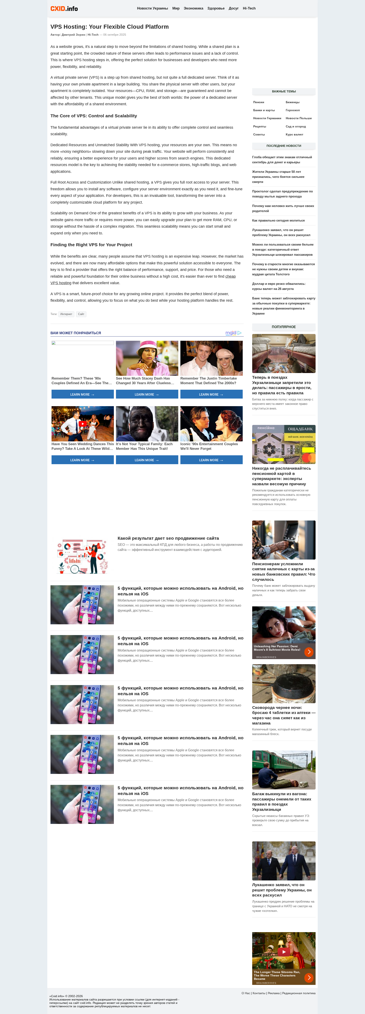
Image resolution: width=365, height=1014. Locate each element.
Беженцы (293, 102)
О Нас (246, 993)
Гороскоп (293, 110)
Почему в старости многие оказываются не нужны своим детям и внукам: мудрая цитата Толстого (283, 269)
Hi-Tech (249, 8)
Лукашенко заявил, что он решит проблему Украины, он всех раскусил (282, 890)
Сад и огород (296, 126)
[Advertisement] (147, 499)
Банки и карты (264, 110)
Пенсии (258, 102)
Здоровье (216, 8)
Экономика (193, 8)
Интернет (66, 314)
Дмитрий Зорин (73, 34)
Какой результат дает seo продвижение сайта (168, 538)
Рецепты (259, 126)
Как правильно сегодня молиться (278, 220)
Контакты (259, 993)
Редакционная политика (299, 993)
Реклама (274, 993)
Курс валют (294, 134)
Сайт (81, 314)
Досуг (234, 8)
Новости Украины (152, 8)
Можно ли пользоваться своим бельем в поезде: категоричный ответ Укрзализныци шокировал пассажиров (282, 249)
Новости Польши (299, 118)
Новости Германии (267, 118)
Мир (176, 8)
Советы (259, 134)
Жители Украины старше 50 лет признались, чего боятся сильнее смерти (278, 177)
